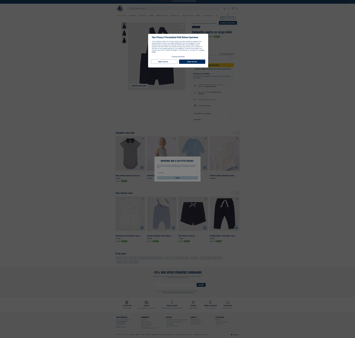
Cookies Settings (178, 56)
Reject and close (163, 62)
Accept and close (192, 62)
